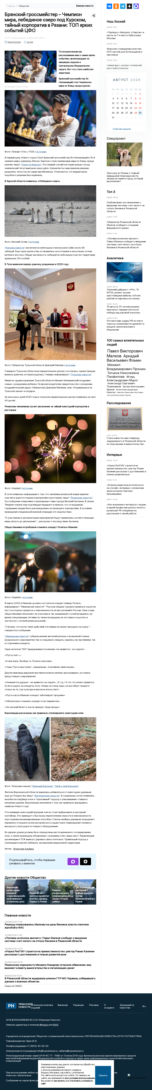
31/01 (109, 435)
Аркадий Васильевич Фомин (124, 358)
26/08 (109, 460)
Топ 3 (111, 192)
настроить (59, 1080)
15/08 (109, 318)
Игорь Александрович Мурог (122, 378)
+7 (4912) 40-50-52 (37, 1045)
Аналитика (115, 258)
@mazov (44, 1024)
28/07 (109, 499)
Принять (103, 1075)
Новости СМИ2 (13, 985)
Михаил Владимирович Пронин (126, 366)
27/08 (109, 217)
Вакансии (63, 1004)
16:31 (115, 27)
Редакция (78, 1004)
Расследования (119, 403)
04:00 (115, 304)
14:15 (115, 480)
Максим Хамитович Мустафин (130, 392)
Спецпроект (116, 138)
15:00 (115, 499)
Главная (11, 6)
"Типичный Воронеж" (42, 786)
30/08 (109, 27)
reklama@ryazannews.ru (71, 1050)
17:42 (115, 233)
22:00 (115, 318)
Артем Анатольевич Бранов (125, 388)
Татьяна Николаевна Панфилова (123, 375)
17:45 (115, 217)
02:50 (114, 435)
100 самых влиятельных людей (125, 342)
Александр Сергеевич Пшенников (121, 385)
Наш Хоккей (116, 21)
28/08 (109, 197)
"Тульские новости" (80, 374)
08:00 (115, 197)
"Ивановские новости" (17, 636)
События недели (122, 128)
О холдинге (109, 1006)
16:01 (115, 60)
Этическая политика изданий (42, 1006)
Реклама (94, 1004)
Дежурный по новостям (127, 1006)
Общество (24, 6)
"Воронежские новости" (47, 795)
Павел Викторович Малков (125, 353)
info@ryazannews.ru (47, 1050)
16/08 (109, 287)
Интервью (114, 455)
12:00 (115, 460)
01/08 (109, 480)
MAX (55, 1024)
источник (41, 151)
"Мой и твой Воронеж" (66, 786)
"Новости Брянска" (31, 164)
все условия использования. (80, 1077)
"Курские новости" (15, 247)
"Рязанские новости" (81, 497)
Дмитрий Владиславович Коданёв (119, 395)
